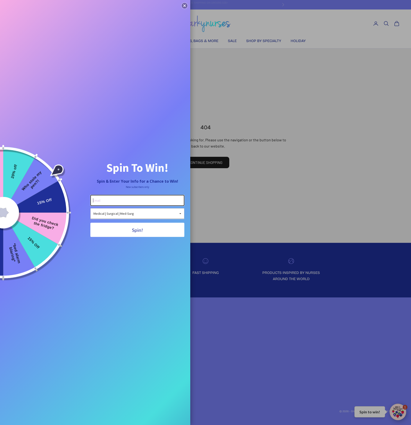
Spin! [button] (137, 230)
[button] (184, 6)
